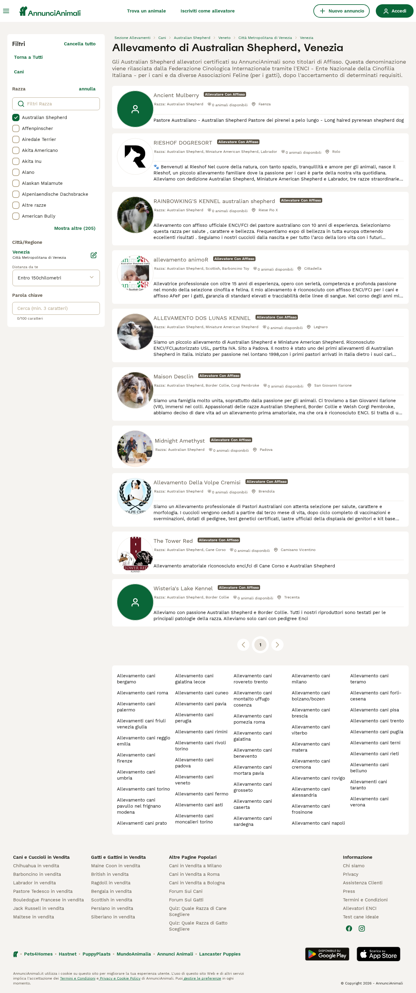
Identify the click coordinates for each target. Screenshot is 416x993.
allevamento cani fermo (201, 794)
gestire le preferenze (202, 978)
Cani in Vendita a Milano (195, 865)
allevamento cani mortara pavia (253, 770)
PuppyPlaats (97, 954)
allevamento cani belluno (369, 768)
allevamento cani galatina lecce (194, 679)
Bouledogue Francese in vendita (48, 900)
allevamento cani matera (311, 747)
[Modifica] (94, 255)
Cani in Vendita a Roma (194, 874)
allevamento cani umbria (136, 775)
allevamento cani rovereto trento (253, 679)
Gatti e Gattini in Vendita (118, 857)
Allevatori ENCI (359, 908)
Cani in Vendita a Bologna (197, 883)
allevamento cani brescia (311, 713)
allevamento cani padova (194, 763)
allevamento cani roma (142, 693)
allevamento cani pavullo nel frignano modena (139, 806)
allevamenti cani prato (142, 823)
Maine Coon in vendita (115, 865)
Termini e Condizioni (365, 900)
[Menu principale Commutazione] (6, 11)
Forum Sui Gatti (186, 900)
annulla (87, 89)
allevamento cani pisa (374, 710)
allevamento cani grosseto (253, 787)
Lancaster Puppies (220, 954)
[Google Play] (327, 954)
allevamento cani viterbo (311, 730)
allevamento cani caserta (253, 804)
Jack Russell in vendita (38, 908)
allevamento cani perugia (194, 718)
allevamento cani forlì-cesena (376, 696)
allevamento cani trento (377, 721)
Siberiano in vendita (113, 917)
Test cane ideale (361, 917)
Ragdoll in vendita (110, 883)
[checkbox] (16, 117)
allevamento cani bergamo (136, 679)
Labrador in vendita (34, 883)
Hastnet (67, 954)
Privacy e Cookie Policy (119, 978)
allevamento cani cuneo (201, 693)
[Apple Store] (378, 954)
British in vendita (110, 874)
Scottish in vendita (111, 900)
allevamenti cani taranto (368, 785)
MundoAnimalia (134, 954)
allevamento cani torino (143, 789)
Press (349, 891)
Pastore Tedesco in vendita (42, 891)
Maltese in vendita (33, 917)
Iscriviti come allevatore (208, 11)
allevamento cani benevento (253, 753)
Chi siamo (354, 865)
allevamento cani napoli (318, 823)
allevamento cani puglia (376, 732)
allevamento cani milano (311, 679)
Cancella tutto (80, 44)
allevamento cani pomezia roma (253, 719)
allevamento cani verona (369, 802)
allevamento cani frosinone (311, 809)
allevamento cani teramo (369, 679)
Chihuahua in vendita (36, 865)
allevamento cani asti (199, 805)
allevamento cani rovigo (318, 778)
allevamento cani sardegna (253, 821)
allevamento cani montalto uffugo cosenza (253, 699)
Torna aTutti (28, 57)
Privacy (350, 874)
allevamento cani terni (375, 743)
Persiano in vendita (112, 908)
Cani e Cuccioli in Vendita (41, 857)
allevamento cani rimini (201, 732)
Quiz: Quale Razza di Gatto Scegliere (198, 926)
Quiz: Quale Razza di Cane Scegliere (198, 911)
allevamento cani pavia (200, 704)
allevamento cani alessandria (311, 792)
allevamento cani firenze (136, 758)
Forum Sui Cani (186, 891)
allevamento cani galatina (253, 736)
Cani (19, 72)
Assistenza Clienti (363, 883)
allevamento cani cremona (311, 764)
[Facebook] (349, 928)
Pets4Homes (38, 954)
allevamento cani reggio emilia (143, 741)
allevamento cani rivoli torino (200, 746)
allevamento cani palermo (136, 707)
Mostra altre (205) (75, 228)
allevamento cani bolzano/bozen (311, 696)
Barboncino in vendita (37, 874)
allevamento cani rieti (374, 753)
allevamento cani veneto (194, 780)
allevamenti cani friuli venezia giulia (141, 724)
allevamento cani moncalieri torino (194, 819)
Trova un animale (146, 11)
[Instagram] (362, 928)
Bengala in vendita (111, 891)
